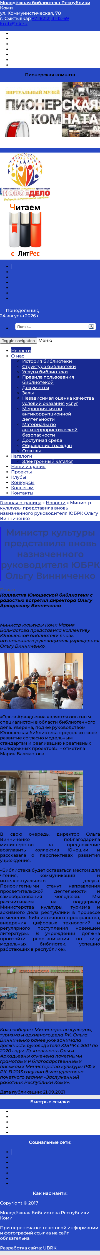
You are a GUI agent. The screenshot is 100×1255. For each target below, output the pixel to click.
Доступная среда (42, 440)
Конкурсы (22, 482)
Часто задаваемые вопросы (43, 54)
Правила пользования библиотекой (48, 379)
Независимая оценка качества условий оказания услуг (58, 400)
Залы (28, 392)
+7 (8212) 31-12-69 (50, 18)
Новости (21, 350)
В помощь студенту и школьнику (49, 38)
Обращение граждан (47, 445)
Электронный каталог (47, 461)
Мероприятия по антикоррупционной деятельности (46, 414)
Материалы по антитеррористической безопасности (50, 430)
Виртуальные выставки (38, 44)
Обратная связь (29, 59)
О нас (17, 356)
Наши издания (28, 466)
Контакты (22, 493)
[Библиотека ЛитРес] (25, 257)
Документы (35, 387)
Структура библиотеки (49, 366)
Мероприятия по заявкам (41, 49)
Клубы (18, 477)
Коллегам (22, 487)
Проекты (21, 472)
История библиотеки (47, 361)
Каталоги (21, 456)
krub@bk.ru (14, 23)
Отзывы (20, 65)
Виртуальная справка (36, 33)
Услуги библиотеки (45, 371)
